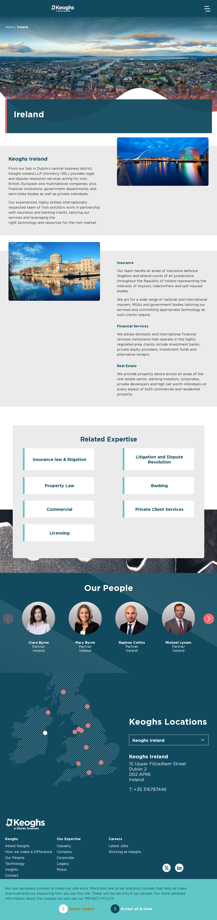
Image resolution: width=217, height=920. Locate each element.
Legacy (63, 863)
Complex (64, 852)
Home (9, 27)
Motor (62, 869)
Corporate (65, 858)
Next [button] (208, 619)
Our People (14, 858)
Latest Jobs (118, 846)
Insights (11, 869)
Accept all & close (136, 909)
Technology (15, 863)
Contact (11, 875)
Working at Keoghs (124, 852)
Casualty (64, 846)
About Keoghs (17, 846)
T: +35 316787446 (148, 789)
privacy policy (99, 898)
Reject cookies (82, 909)
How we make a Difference (28, 852)
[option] (38, 627)
